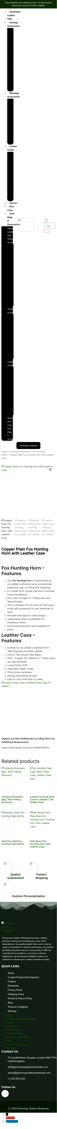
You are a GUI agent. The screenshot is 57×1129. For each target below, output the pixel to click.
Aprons (13, 203)
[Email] (7, 1117)
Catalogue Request (28, 445)
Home (4, 451)
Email (11, 1117)
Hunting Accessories (19, 451)
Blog (10, 1002)
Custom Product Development (23, 977)
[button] (50, 469)
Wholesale (13, 986)
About (11, 973)
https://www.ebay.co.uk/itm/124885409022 (25, 747)
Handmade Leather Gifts (13, 15)
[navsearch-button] (46, 220)
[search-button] (46, 231)
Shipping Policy (16, 994)
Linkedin (13, 1121)
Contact (12, 981)
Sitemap (12, 1011)
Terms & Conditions (18, 1007)
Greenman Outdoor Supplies (33, 6)
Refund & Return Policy (20, 998)
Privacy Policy (15, 990)
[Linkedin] (5, 1093)
